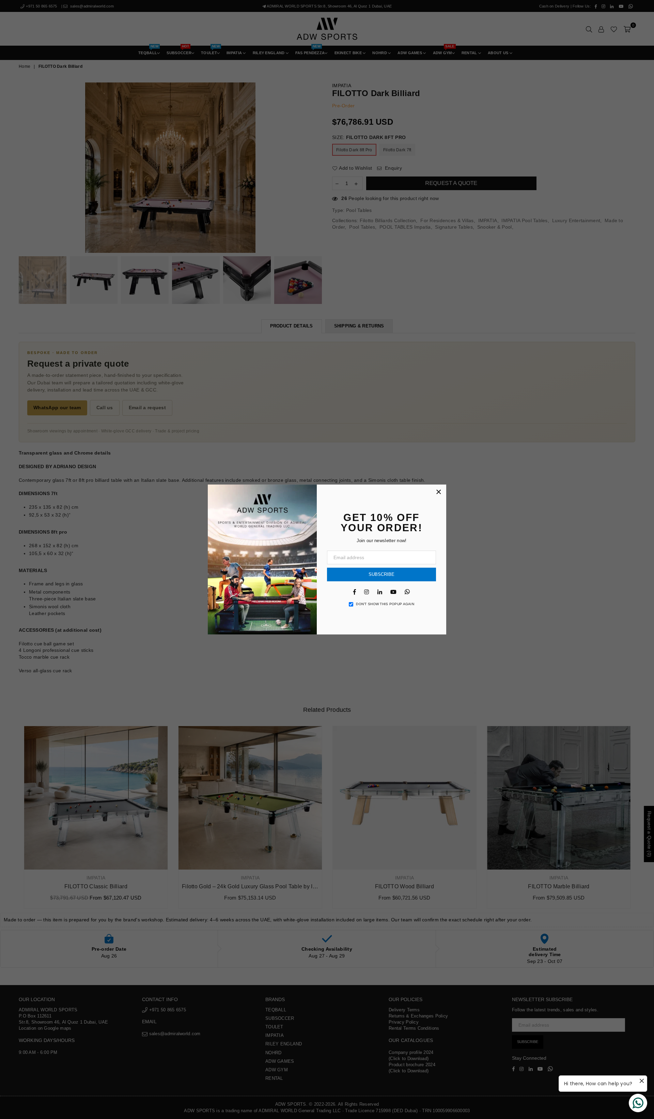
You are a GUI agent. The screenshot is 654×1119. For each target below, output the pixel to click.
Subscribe (381, 574)
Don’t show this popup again (385, 604)
